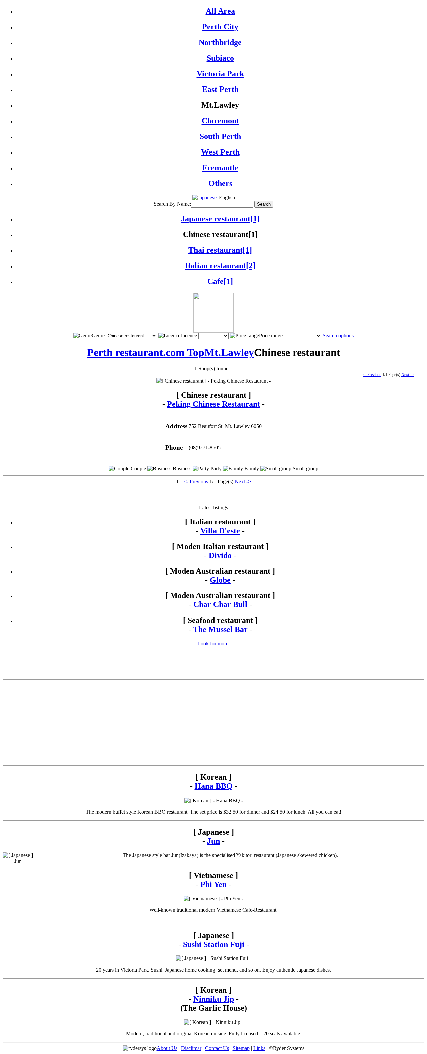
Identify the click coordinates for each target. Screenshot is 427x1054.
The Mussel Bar (220, 629)
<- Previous (372, 374)
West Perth (220, 152)
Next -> (407, 374)
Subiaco (220, 58)
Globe (220, 580)
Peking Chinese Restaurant (213, 404)
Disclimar (191, 1048)
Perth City (220, 26)
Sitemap (241, 1048)
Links (259, 1048)
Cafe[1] (220, 281)
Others (220, 183)
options (346, 335)
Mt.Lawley (229, 352)
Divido (220, 555)
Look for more (212, 643)
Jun (213, 841)
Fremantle (220, 167)
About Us (167, 1048)
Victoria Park (220, 73)
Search (330, 335)
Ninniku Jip (213, 999)
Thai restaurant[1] (220, 250)
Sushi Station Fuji (213, 944)
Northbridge (220, 42)
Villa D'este (220, 530)
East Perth (220, 89)
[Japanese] (204, 197)
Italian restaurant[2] (220, 265)
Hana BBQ (214, 786)
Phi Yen (213, 884)
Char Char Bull (220, 604)
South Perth (220, 136)
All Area (220, 11)
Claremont (220, 120)
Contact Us (217, 1048)
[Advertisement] (213, 495)
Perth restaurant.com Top (145, 352)
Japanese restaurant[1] (220, 218)
